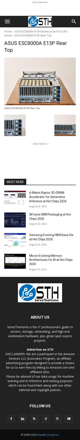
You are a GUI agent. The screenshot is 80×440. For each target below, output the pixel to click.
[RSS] (34, 419)
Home (8, 31)
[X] (57, 419)
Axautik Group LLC (48, 435)
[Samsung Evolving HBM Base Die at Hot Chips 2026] (15, 240)
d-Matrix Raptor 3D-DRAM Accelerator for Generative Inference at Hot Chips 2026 (48, 197)
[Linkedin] (23, 419)
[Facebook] (11, 419)
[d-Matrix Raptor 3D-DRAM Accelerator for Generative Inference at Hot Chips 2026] (15, 198)
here (39, 385)
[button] (7, 21)
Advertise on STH (40, 349)
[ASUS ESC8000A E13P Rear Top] (40, 81)
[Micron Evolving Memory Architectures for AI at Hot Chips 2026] (15, 261)
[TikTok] (46, 419)
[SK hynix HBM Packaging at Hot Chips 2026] (15, 220)
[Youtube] (69, 419)
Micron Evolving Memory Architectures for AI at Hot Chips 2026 (51, 260)
